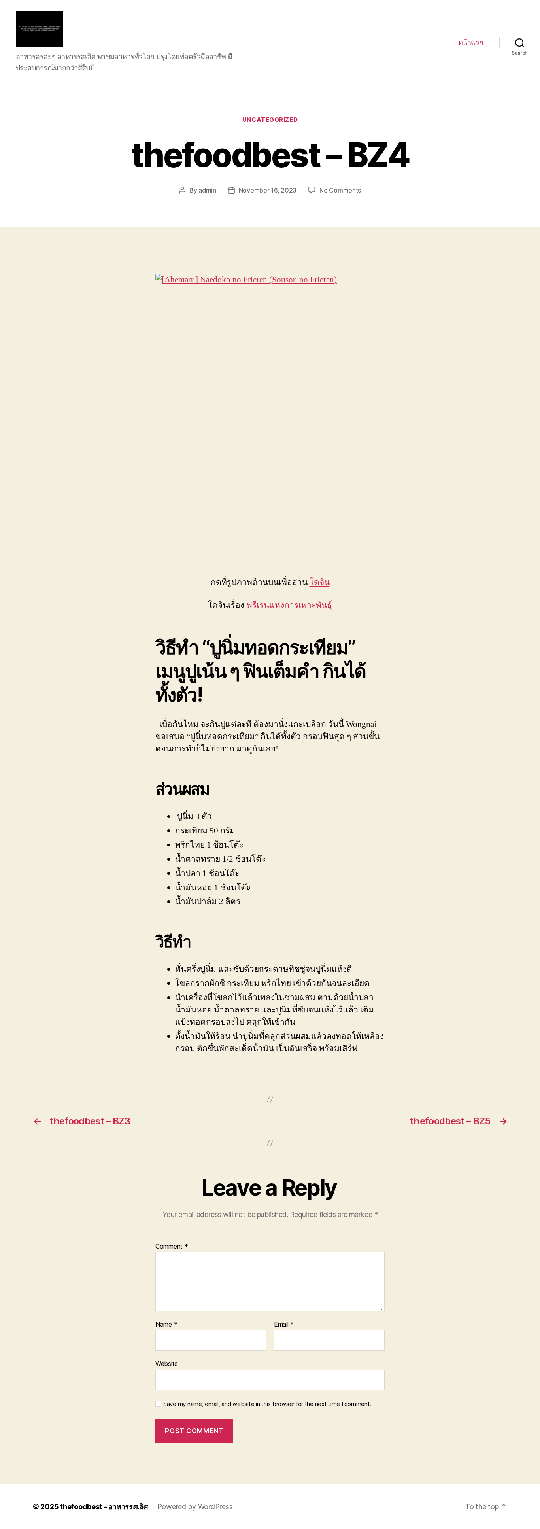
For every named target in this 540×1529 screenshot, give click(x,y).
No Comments (340, 190)
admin (207, 190)
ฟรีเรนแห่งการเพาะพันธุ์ (289, 605)
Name (166, 1324)
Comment (171, 1246)
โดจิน (320, 582)
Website (166, 1363)
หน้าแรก (470, 42)
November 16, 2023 (267, 190)
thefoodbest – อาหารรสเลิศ (104, 1507)
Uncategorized (270, 119)
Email (284, 1324)
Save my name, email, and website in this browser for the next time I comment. (267, 1404)
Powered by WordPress (195, 1507)
